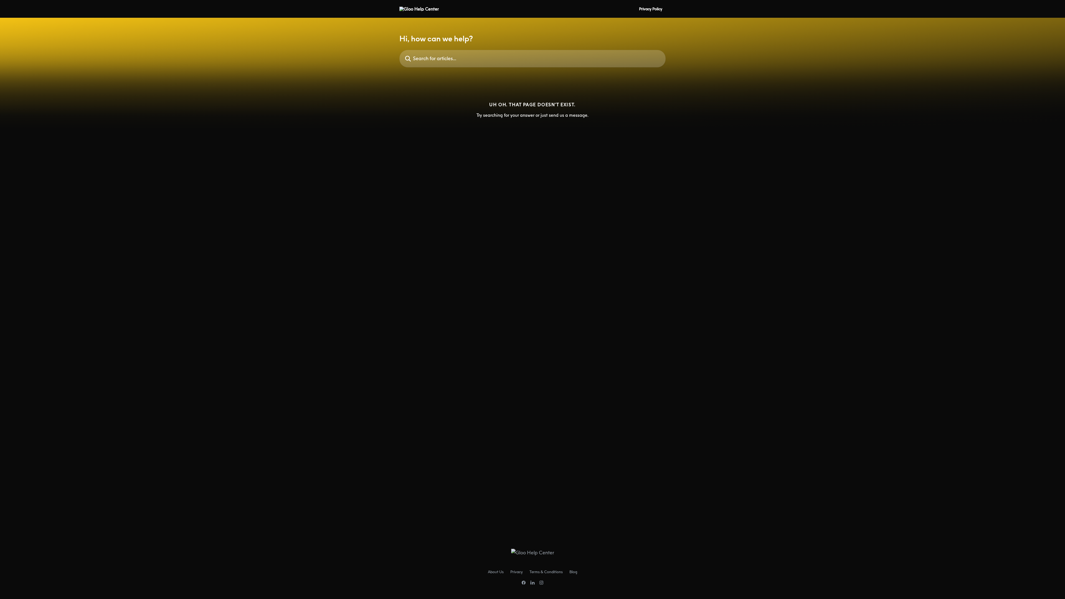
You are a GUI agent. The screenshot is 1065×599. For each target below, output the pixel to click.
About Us (496, 571)
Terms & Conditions (546, 571)
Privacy (516, 571)
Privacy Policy (650, 9)
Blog (573, 571)
